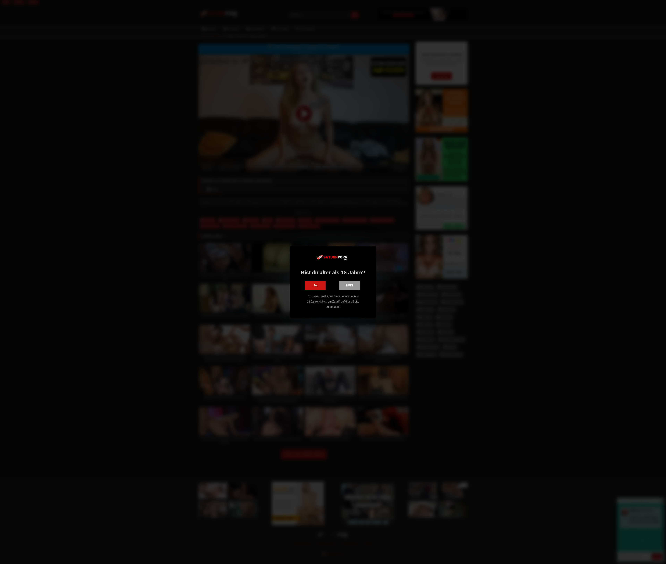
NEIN (349, 285)
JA (315, 285)
